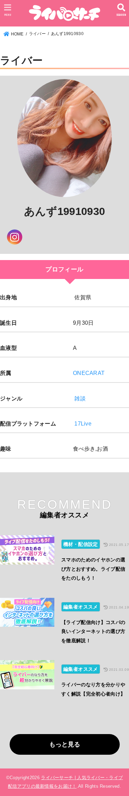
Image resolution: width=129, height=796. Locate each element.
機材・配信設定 (80, 544)
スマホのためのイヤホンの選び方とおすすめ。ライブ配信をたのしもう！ (93, 569)
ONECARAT (89, 373)
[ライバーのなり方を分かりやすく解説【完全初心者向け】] (27, 681)
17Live (83, 423)
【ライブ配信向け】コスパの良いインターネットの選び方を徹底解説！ (93, 631)
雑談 (80, 398)
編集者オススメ (80, 607)
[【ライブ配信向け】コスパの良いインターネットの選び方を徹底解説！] (27, 624)
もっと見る (64, 744)
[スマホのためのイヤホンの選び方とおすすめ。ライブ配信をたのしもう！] (27, 561)
